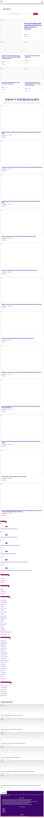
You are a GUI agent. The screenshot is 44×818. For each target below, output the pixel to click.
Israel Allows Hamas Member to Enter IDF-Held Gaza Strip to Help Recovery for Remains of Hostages (18, 771)
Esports (4, 810)
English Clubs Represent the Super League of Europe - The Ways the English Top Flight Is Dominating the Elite (11, 57)
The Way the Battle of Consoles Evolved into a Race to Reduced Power (18, 338)
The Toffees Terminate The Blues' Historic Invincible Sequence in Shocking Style (16, 803)
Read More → (4, 136)
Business (4, 809)
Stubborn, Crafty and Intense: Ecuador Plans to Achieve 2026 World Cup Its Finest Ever (21, 372)
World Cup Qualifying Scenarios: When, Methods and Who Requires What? (19, 236)
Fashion (4, 811)
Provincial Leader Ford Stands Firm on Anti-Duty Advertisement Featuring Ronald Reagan (22, 167)
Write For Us (2, 816)
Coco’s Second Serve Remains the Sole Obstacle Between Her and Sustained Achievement (17, 802)
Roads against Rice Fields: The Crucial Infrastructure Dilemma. (11, 729)
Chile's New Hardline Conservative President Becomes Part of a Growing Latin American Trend (33, 84)
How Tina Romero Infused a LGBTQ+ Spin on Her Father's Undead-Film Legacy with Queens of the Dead (20, 801)
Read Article (26, 36)
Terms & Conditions (8, 816)
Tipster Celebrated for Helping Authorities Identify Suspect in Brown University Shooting (17, 804)
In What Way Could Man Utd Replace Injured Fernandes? (8, 553)
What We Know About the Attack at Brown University (14, 476)
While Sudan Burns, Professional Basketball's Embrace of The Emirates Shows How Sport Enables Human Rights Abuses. (16, 570)
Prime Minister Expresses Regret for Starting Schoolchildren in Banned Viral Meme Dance (17, 799)
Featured (4, 812)
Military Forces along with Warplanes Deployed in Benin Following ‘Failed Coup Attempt (22, 304)
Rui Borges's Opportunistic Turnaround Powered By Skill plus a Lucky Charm (19, 270)
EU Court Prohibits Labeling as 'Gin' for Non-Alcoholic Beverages (9, 528)
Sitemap (12, 816)
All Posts (4, 808)
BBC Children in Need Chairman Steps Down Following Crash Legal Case (10, 545)
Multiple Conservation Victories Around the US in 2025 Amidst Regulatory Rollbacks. (16, 800)
